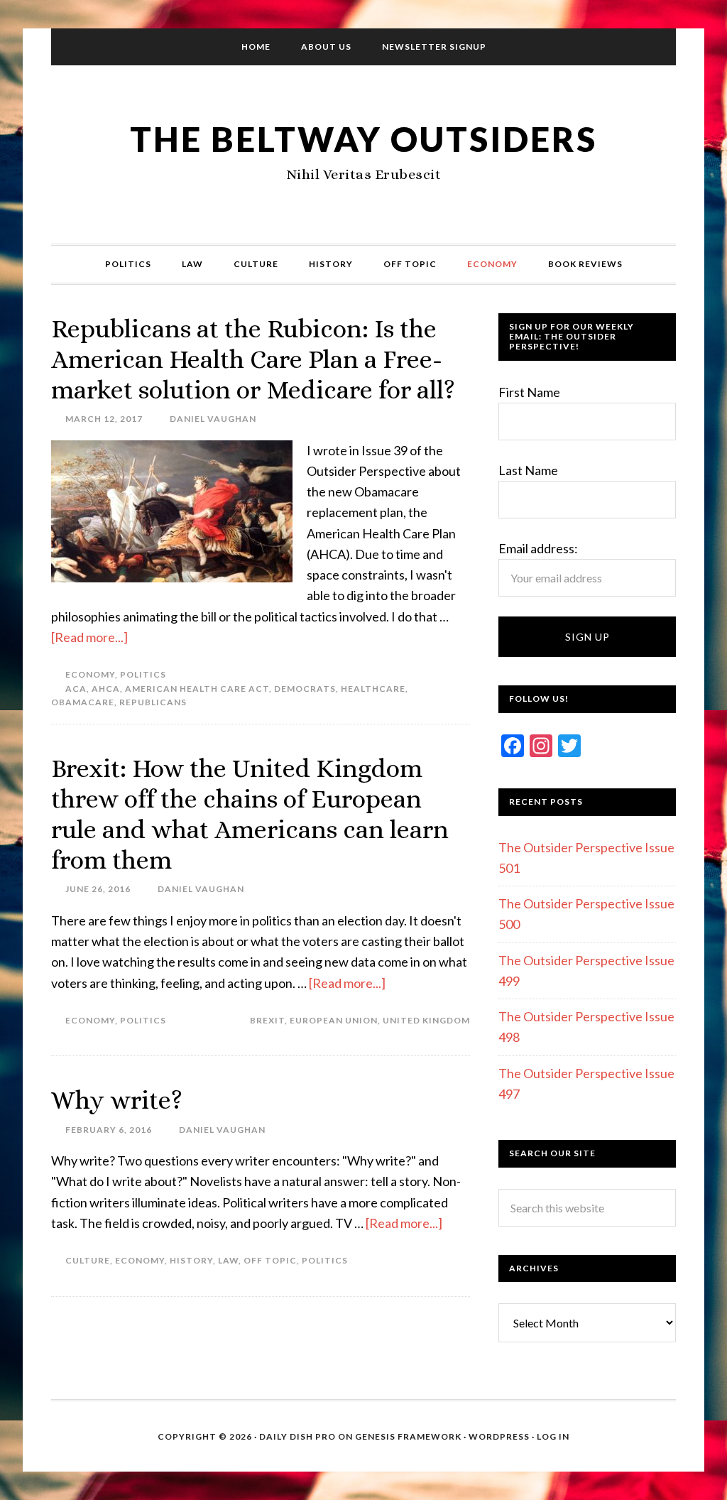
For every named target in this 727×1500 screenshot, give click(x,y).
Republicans (153, 702)
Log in (553, 1436)
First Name (529, 392)
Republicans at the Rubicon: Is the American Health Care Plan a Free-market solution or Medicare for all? (253, 359)
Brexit (267, 1020)
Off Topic (270, 1260)
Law (228, 1260)
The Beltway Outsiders (363, 139)
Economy (90, 674)
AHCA (106, 688)
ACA (76, 688)
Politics (143, 674)
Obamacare (82, 702)
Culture (87, 1260)
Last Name (528, 470)
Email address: (538, 548)
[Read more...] (89, 637)
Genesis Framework (408, 1436)
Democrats (305, 688)
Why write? (116, 1099)
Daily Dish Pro (297, 1436)
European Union (334, 1020)
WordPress (499, 1436)
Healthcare (373, 688)
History (191, 1260)
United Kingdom (426, 1020)
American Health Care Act (197, 688)
